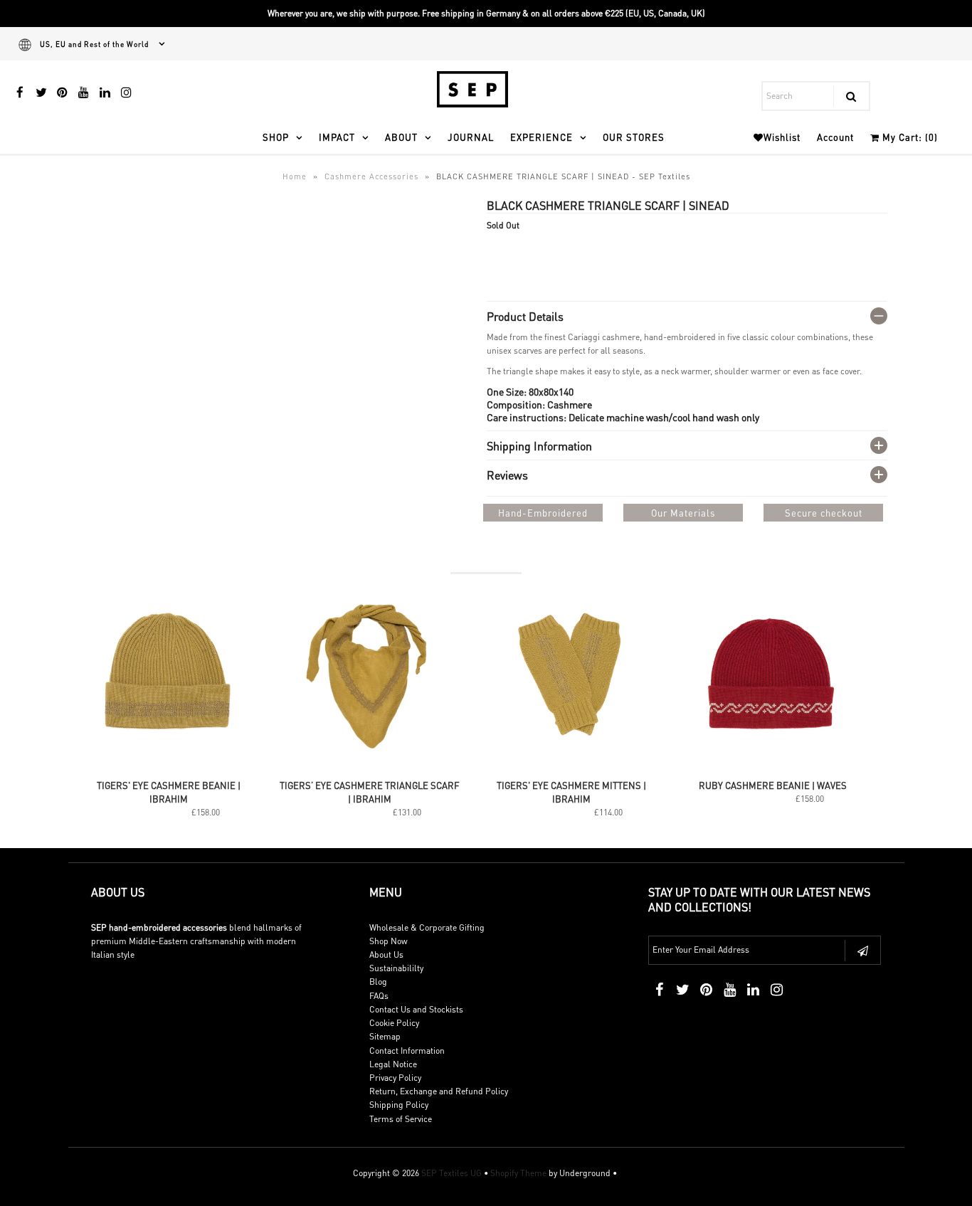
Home (294, 176)
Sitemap (385, 1036)
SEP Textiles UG (451, 1173)
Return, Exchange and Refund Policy (438, 1091)
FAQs (379, 995)
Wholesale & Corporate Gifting (427, 927)
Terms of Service (400, 1119)
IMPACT (337, 137)
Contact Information (407, 1050)
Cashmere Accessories (371, 176)
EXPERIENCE (541, 137)
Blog (378, 981)
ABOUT (401, 137)
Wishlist (782, 137)
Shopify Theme (518, 1173)
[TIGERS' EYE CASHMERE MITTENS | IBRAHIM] (572, 764)
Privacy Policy (395, 1077)
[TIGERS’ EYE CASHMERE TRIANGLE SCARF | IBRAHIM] (370, 764)
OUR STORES (634, 137)
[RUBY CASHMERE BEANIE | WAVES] (773, 764)
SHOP (276, 137)
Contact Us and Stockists (416, 1009)
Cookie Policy (394, 1022)
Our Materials (683, 513)
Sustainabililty (396, 968)
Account (835, 137)
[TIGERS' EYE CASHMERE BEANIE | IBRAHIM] (169, 764)
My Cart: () (908, 137)
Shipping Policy (398, 1104)
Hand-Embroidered (543, 513)
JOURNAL (471, 137)
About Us (386, 954)
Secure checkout (823, 513)
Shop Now (388, 941)
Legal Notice (393, 1064)
